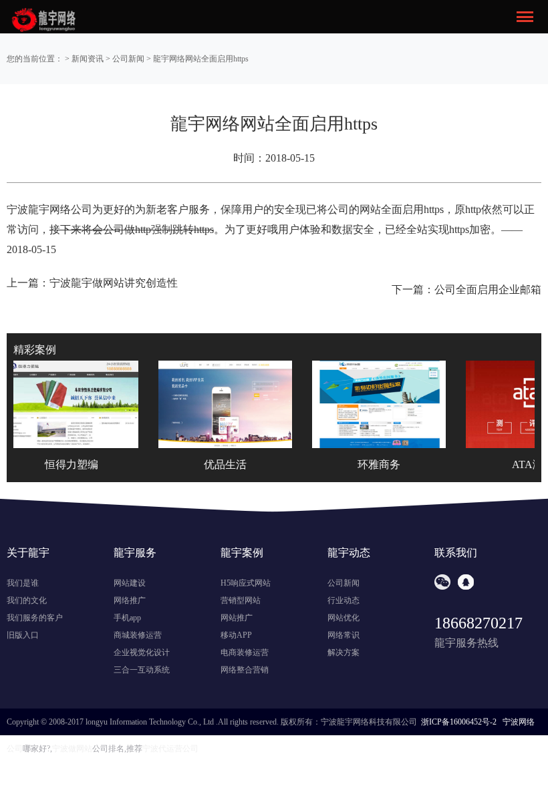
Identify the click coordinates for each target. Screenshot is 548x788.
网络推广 (130, 600)
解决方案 (343, 652)
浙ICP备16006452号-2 (459, 722)
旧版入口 (23, 635)
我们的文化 (27, 600)
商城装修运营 (138, 635)
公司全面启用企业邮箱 (487, 289)
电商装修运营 (245, 652)
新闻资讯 (88, 58)
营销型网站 (241, 600)
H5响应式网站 (246, 583)
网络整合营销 (245, 669)
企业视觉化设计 (142, 652)
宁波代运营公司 (170, 748)
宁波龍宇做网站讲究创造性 (113, 282)
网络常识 (343, 635)
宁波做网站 (72, 748)
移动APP (236, 635)
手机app (127, 617)
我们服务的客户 (35, 617)
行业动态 (343, 600)
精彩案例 (34, 349)
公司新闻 (128, 58)
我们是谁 (23, 583)
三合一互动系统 (142, 669)
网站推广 (237, 617)
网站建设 (130, 583)
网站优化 (343, 617)
